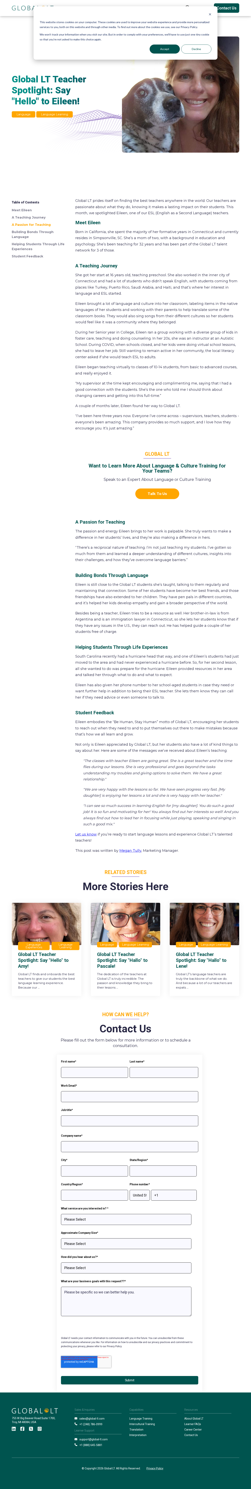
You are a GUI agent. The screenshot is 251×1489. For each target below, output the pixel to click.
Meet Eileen (22, 210)
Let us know (86, 834)
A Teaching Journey (29, 217)
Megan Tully (130, 850)
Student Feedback (27, 256)
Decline (196, 49)
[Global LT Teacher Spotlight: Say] (46, 949)
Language (23, 114)
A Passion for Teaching (31, 225)
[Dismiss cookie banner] (210, 14)
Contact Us (226, 8)
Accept (164, 49)
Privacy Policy (154, 1468)
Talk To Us (157, 494)
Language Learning (54, 114)
